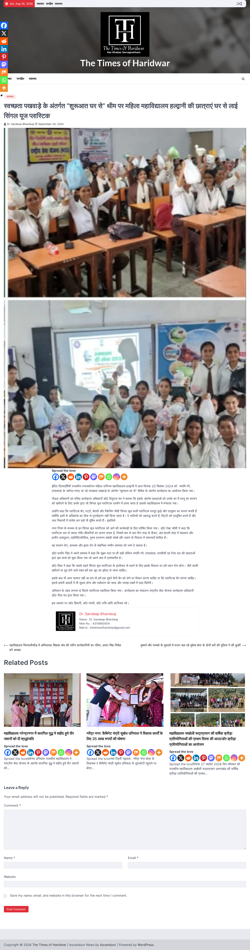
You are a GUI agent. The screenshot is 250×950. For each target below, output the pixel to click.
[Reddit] (70, 476)
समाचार (40, 3)
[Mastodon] (93, 476)
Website (10, 877)
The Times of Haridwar (125, 63)
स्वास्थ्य (58, 3)
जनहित (49, 3)
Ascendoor (108, 945)
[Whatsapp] (108, 476)
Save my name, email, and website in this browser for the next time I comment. (68, 895)
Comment (12, 805)
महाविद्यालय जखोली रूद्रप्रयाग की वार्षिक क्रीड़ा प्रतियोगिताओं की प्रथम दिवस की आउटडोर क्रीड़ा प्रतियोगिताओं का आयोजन (202, 739)
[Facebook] (55, 476)
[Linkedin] (78, 476)
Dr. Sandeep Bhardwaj (20, 124)
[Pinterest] (86, 476)
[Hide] (1, 95)
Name (9, 858)
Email (133, 858)
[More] (124, 476)
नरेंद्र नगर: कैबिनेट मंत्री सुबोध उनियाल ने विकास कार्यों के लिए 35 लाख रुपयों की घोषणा (125, 736)
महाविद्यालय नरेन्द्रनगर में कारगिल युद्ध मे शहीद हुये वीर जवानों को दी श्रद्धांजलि (39, 736)
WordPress (146, 945)
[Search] (243, 79)
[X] (63, 476)
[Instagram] (116, 476)
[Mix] (101, 476)
